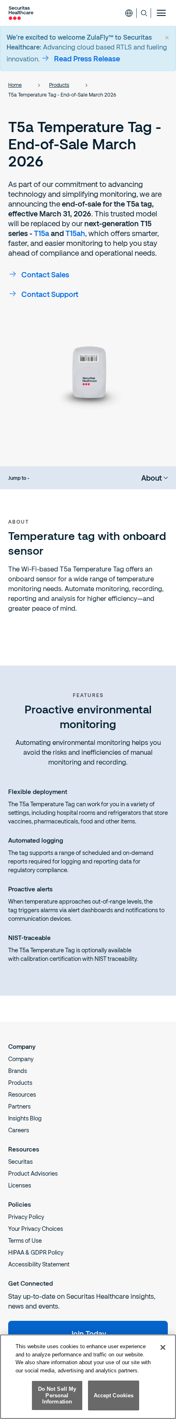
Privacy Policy (26, 1216)
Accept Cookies (114, 1395)
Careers (18, 1130)
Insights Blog (25, 1118)
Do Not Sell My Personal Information (57, 1395)
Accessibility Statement (39, 1264)
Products (59, 85)
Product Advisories (33, 1173)
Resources (22, 1094)
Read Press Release (87, 58)
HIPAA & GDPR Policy (35, 1252)
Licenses (19, 1185)
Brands (17, 1070)
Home (15, 85)
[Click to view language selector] (129, 13)
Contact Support (49, 294)
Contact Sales (45, 274)
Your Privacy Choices (35, 1228)
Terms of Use (25, 1240)
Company (21, 1058)
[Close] (163, 1347)
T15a (41, 233)
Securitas (20, 1161)
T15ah (75, 233)
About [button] (151, 477)
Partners (19, 1106)
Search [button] (144, 13)
